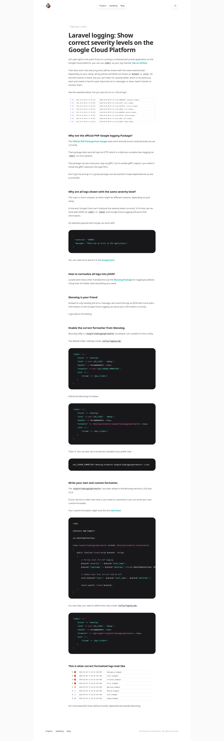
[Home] (48, 5)
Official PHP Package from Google (90, 141)
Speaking (113, 5)
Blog (122, 5)
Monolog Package (123, 279)
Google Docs (108, 260)
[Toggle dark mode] (175, 5)
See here (115, 510)
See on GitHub (139, 63)
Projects (102, 5)
